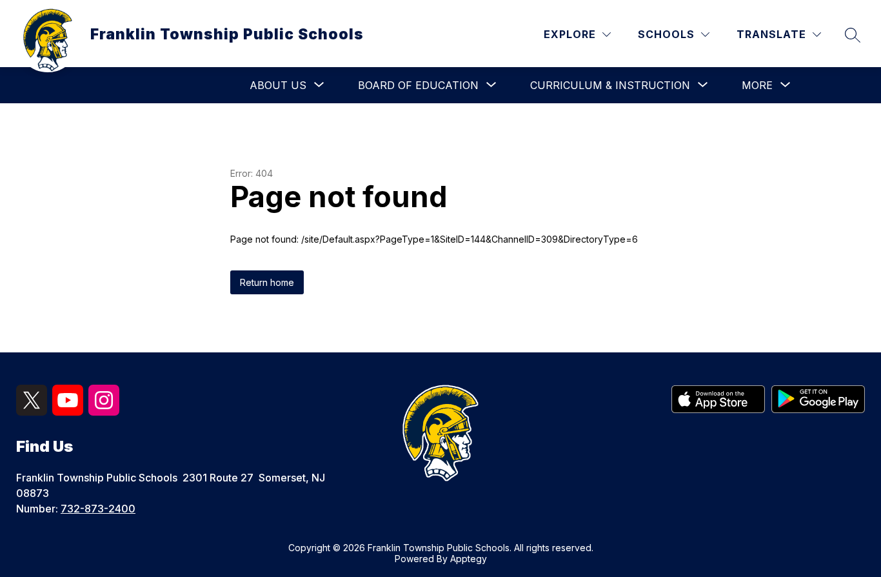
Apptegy (468, 558)
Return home (267, 282)
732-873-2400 (98, 508)
